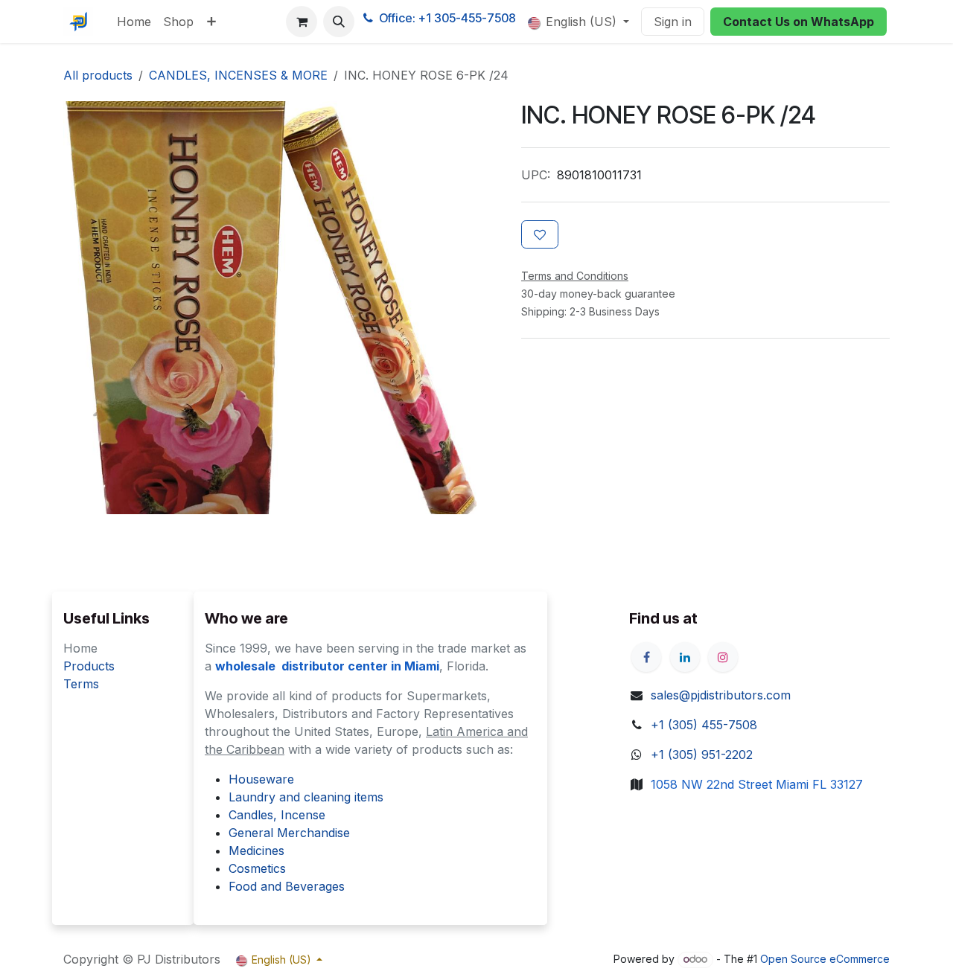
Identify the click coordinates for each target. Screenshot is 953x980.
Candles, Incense (277, 814)
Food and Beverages (287, 886)
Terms (81, 683)
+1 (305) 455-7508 (704, 724)
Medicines (256, 850)
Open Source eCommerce (825, 958)
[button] (338, 21)
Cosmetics (257, 868)
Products (89, 666)
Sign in (673, 21)
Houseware (261, 779)
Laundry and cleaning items (306, 797)
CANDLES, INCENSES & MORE (238, 75)
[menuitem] (134, 21)
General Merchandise (289, 832)
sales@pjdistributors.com (721, 695)
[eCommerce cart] (301, 21)
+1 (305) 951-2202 (702, 754)
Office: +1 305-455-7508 (447, 17)
